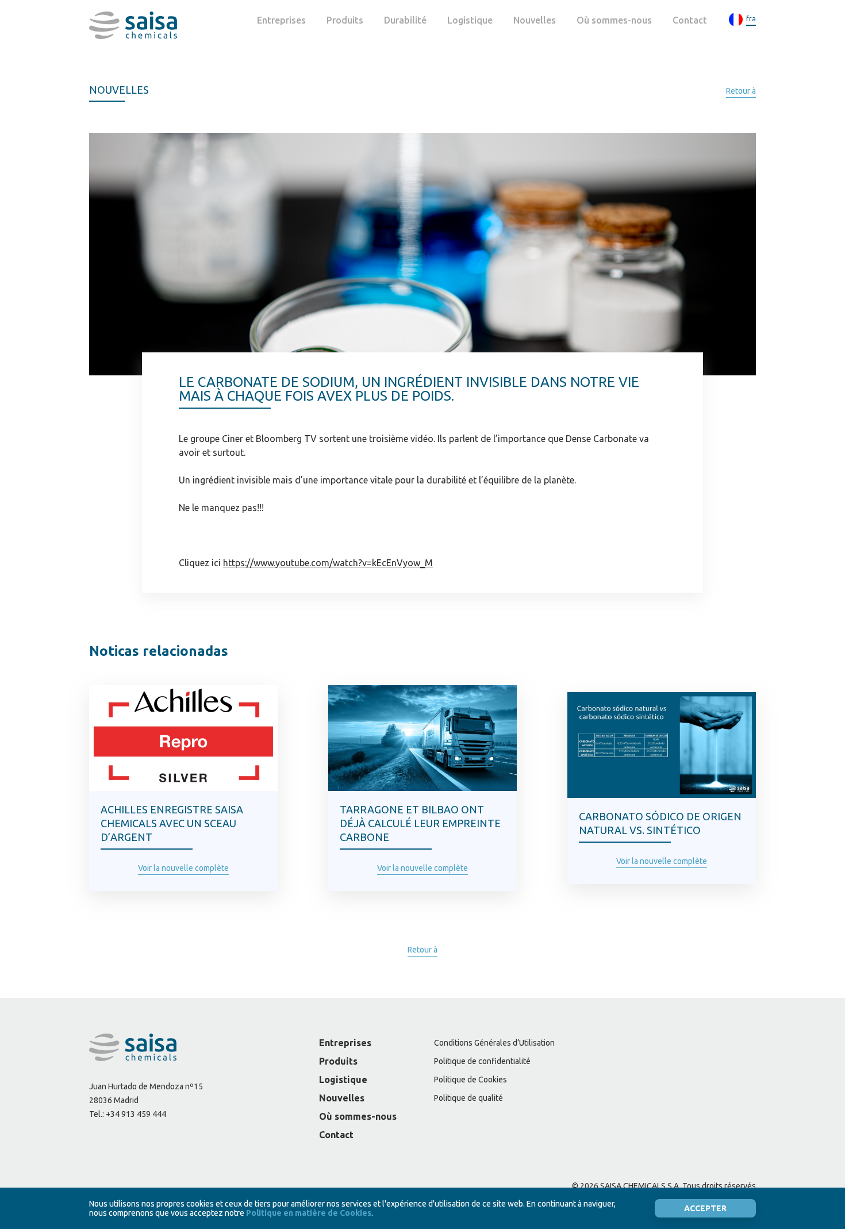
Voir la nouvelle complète (183, 868)
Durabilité (405, 20)
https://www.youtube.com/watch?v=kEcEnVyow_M (328, 563)
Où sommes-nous (614, 20)
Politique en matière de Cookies (308, 1213)
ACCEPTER (705, 1208)
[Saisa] (133, 25)
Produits (345, 20)
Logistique (470, 20)
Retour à (741, 90)
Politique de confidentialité (482, 1061)
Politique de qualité (468, 1098)
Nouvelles (534, 20)
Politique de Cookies (470, 1079)
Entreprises (281, 20)
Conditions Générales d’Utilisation (494, 1042)
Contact (690, 20)
